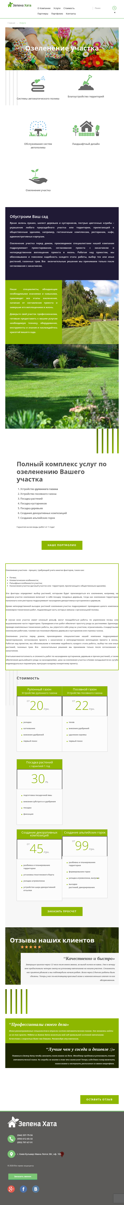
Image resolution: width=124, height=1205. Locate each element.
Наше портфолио (62, 545)
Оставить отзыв (99, 1099)
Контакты (71, 13)
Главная (11, 23)
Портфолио (57, 13)
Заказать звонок (22, 1176)
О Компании (44, 8)
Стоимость (69, 8)
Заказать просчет (62, 911)
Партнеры (43, 13)
